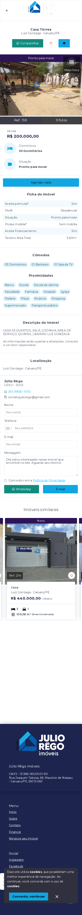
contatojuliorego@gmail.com (29, 397)
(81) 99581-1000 (19, 391)
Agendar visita (41, 182)
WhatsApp (23, 489)
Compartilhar (29, 43)
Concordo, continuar (28, 896)
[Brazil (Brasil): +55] (9, 428)
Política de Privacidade (49, 480)
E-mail (60, 489)
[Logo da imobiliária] (41, 744)
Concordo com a (36, 480)
